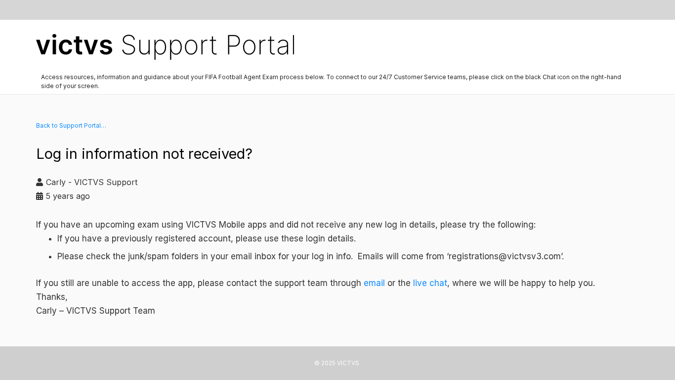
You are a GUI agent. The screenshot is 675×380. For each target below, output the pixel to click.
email (374, 283)
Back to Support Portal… (71, 125)
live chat (430, 283)
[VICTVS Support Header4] (165, 44)
